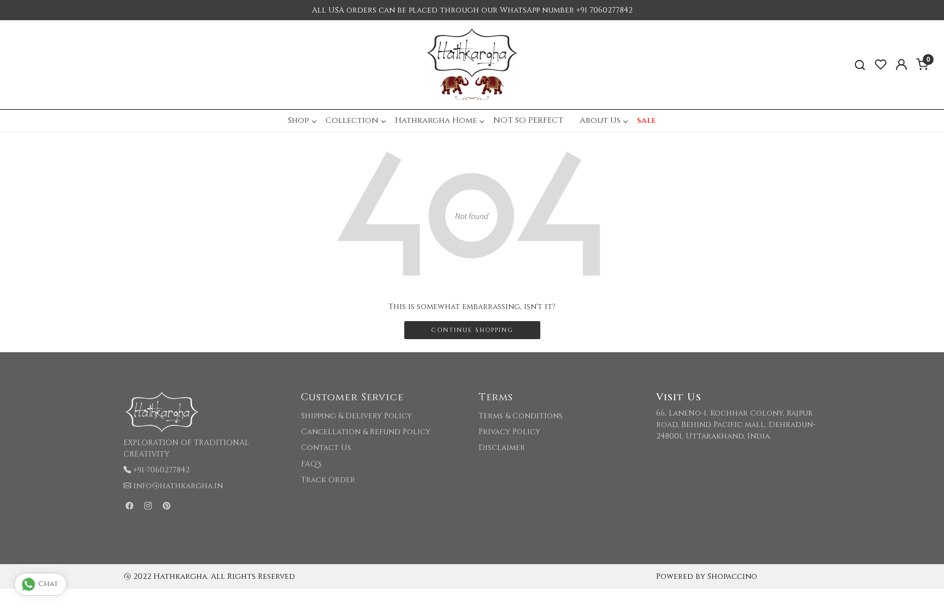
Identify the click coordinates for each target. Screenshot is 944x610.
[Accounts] (901, 64)
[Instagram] (148, 506)
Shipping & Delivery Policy (356, 416)
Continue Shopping (472, 330)
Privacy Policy (509, 432)
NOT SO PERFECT (528, 120)
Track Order (328, 480)
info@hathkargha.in (178, 486)
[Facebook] (129, 506)
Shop (298, 120)
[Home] (472, 65)
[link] (859, 64)
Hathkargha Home (436, 120)
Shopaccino (732, 576)
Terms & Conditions (521, 416)
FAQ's (311, 464)
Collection (352, 120)
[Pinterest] (167, 506)
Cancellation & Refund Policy (365, 432)
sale (646, 120)
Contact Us (326, 447)
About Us (600, 120)
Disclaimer (502, 447)
